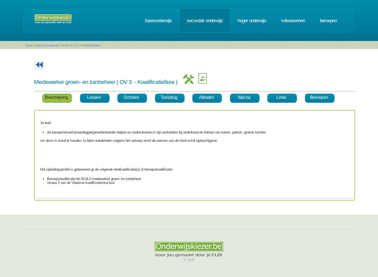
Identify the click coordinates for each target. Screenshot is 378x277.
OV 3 (76, 45)
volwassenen (293, 20)
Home (28, 45)
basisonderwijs (158, 20)
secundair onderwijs (205, 20)
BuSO (65, 45)
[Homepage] (53, 20)
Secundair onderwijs (47, 45)
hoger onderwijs (252, 20)
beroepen (328, 20)
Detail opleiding (91, 45)
